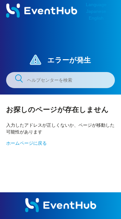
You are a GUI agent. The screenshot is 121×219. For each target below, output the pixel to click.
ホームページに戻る (26, 143)
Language (96, 4)
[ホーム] (41, 16)
